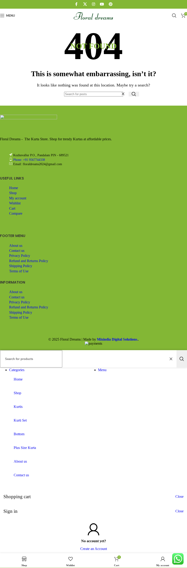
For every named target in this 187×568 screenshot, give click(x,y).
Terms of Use (19, 271)
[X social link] (85, 4)
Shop (13, 193)
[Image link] (28, 118)
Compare (15, 213)
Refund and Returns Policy (28, 261)
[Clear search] (124, 94)
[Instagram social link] (93, 4)
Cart (12, 208)
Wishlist (15, 203)
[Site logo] (93, 23)
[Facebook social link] (76, 4)
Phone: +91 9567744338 (29, 160)
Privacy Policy (19, 256)
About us (15, 246)
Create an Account (93, 549)
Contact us (16, 251)
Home (13, 188)
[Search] (174, 15)
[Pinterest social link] (110, 4)
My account (17, 198)
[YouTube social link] (102, 4)
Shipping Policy (20, 266)
